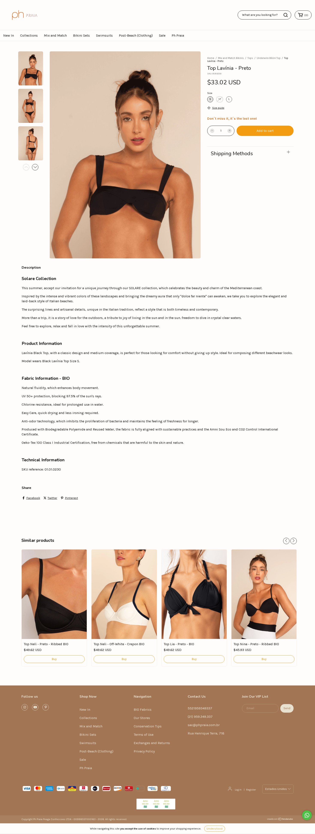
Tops (250, 58)
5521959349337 (200, 708)
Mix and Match (55, 35)
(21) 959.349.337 (200, 717)
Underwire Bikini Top (268, 58)
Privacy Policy (144, 751)
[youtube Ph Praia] (35, 707)
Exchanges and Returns (152, 743)
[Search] (285, 15)
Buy (54, 659)
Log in (238, 789)
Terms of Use (143, 735)
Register (251, 789)
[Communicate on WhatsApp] (307, 815)
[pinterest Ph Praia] (45, 707)
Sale (162, 35)
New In (8, 35)
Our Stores (142, 718)
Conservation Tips (148, 726)
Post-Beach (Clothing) (136, 35)
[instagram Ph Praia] (24, 707)
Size (209, 93)
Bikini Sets (81, 35)
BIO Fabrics (143, 709)
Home (210, 58)
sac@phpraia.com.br (204, 725)
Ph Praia (178, 35)
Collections (29, 35)
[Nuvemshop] (280, 819)
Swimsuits (104, 35)
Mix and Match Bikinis (231, 58)
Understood (215, 828)
